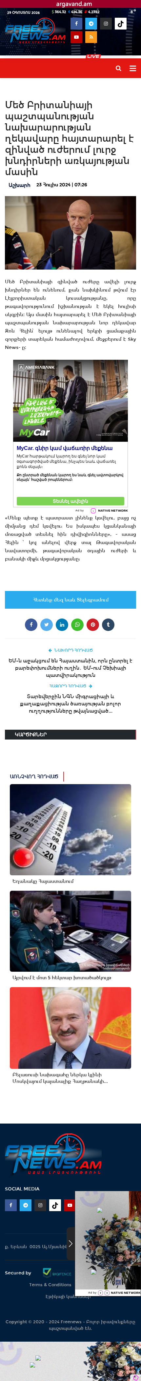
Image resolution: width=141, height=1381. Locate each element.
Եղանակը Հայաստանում (42, 881)
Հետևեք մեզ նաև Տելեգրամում (71, 600)
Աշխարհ (19, 185)
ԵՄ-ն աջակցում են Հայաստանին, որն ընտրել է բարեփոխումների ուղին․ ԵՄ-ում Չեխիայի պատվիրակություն (70, 668)
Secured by (18, 1273)
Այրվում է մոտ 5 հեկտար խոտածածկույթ (61, 978)
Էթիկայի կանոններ (68, 1296)
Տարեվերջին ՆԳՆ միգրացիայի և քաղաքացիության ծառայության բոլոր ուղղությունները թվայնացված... (70, 703)
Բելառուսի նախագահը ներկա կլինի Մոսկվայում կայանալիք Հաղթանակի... (60, 1078)
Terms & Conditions (50, 1285)
